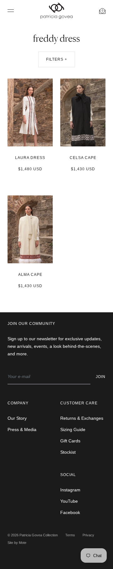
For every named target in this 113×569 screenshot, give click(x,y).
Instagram (70, 489)
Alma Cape (30, 274)
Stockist (68, 452)
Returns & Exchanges (81, 418)
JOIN (100, 377)
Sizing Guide (72, 429)
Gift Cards (70, 440)
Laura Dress (30, 158)
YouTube (69, 501)
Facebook (70, 512)
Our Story (17, 418)
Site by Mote (17, 542)
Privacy (88, 535)
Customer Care (79, 403)
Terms (70, 535)
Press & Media (22, 429)
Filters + (56, 59)
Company (18, 403)
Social (68, 475)
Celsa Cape (83, 158)
